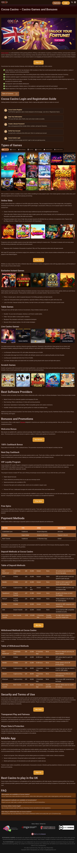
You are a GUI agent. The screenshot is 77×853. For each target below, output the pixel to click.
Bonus (37, 824)
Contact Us (42, 824)
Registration (57, 3)
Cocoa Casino (4, 53)
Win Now (38, 709)
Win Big (38, 625)
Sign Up (38, 62)
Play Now (38, 260)
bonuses (22, 422)
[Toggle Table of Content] (15, 94)
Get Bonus (38, 439)
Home (33, 824)
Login (65, 3)
